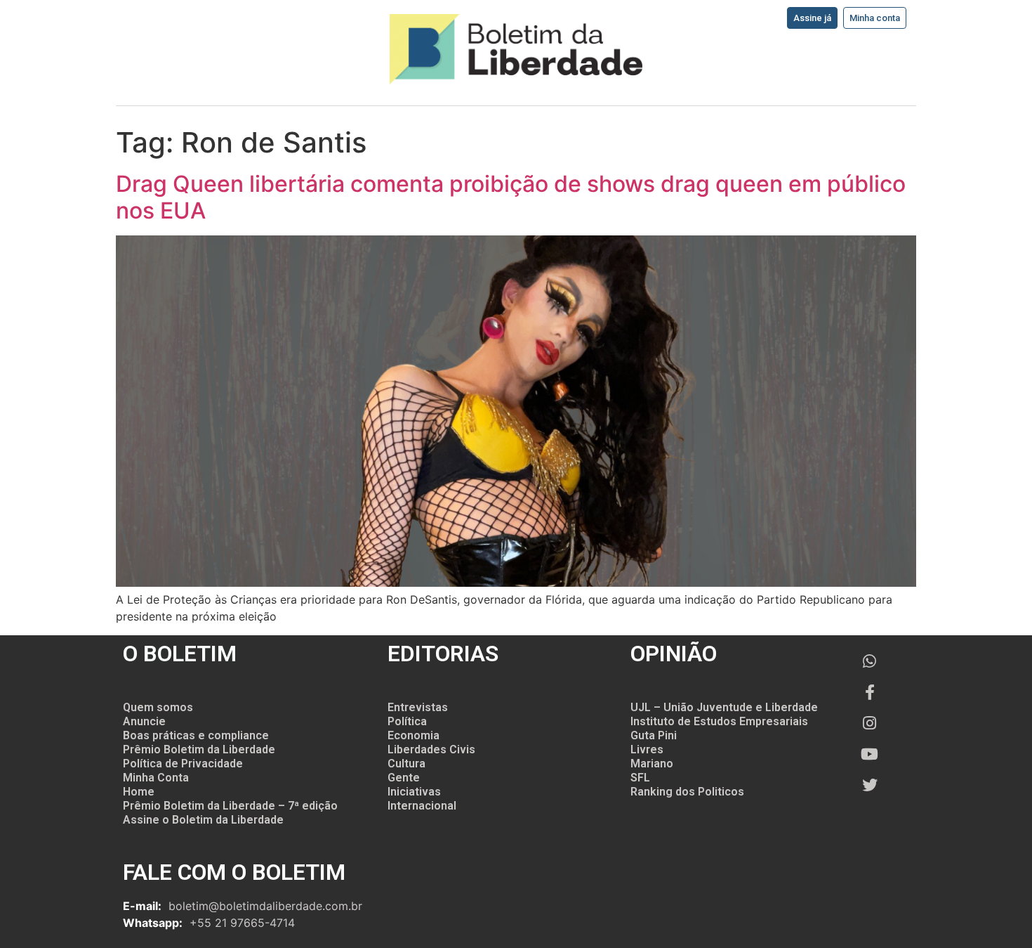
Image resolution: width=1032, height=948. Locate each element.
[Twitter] (869, 785)
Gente (404, 777)
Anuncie (144, 721)
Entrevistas (418, 707)
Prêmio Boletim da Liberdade (199, 749)
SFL (640, 777)
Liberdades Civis (431, 749)
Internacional (422, 805)
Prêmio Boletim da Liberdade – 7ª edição (230, 805)
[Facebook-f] (869, 692)
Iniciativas (414, 791)
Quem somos (158, 707)
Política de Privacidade (183, 763)
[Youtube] (869, 754)
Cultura (406, 763)
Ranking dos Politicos (687, 791)
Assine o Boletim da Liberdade (203, 819)
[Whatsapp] (869, 661)
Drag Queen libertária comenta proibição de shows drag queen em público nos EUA (511, 197)
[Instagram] (869, 723)
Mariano (651, 763)
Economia (413, 735)
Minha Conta (156, 777)
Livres (646, 749)
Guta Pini (653, 735)
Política (407, 721)
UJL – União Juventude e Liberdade (724, 707)
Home (138, 791)
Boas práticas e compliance (196, 735)
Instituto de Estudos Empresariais (719, 721)
